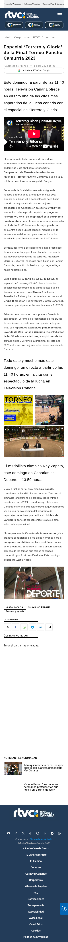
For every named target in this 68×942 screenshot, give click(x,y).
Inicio (8, 37)
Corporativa (22, 37)
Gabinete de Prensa (16, 66)
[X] (7, 627)
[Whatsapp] (59, 833)
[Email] (49, 627)
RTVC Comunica (44, 37)
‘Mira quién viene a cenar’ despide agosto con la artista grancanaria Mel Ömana (44, 768)
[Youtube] (8, 833)
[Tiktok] (30, 833)
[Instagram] (37, 833)
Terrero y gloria (15, 611)
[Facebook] (15, 627)
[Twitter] (23, 833)
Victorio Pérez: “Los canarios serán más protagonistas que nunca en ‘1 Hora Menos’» (41, 787)
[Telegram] (32, 627)
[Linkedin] (40, 627)
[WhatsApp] (24, 627)
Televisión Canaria (39, 607)
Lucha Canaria (14, 607)
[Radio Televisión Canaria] (22, 15)
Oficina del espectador (41, 839)
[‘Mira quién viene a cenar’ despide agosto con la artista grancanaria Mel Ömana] (13, 768)
